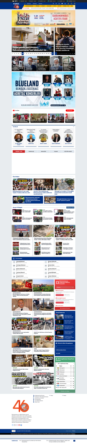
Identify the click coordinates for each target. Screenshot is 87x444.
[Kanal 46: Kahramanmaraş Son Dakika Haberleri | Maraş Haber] (16, 5)
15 (40, 53)
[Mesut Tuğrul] (43, 137)
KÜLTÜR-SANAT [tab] (68, 151)
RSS (14, 430)
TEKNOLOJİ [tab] (31, 151)
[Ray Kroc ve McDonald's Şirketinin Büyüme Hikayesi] (43, 361)
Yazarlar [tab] (15, 126)
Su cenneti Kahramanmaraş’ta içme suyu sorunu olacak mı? (43, 131)
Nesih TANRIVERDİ (56, 143)
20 (50, 53)
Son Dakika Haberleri (39, 400)
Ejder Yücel (31, 143)
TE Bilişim (73, 430)
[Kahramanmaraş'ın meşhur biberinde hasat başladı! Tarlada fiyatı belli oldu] (43, 286)
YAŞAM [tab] (56, 151)
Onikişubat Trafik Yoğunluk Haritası (41, 396)
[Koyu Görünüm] (68, 3)
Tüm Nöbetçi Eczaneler (65, 308)
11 (32, 53)
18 (46, 53)
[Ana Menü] (74, 3)
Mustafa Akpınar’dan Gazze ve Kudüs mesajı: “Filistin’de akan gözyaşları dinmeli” (21, 295)
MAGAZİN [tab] (43, 151)
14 (38, 53)
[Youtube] (19, 425)
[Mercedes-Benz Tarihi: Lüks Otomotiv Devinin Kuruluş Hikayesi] (22, 378)
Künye (52, 395)
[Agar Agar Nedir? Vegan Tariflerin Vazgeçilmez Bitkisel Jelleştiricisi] (43, 341)
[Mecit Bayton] (68, 137)
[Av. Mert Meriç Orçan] (18, 137)
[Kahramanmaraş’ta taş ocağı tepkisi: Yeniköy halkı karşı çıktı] (22, 324)
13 (36, 53)
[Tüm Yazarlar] (73, 126)
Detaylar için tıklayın (65, 391)
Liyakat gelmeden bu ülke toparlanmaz (68, 131)
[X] (15, 425)
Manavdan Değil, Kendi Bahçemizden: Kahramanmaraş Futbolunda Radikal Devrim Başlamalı (31, 131)
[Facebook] (13, 425)
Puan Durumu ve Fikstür (39, 398)
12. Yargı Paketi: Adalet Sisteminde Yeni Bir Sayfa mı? (19, 131)
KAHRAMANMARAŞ (17, 311)
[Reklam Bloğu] (43, 18)
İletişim (64, 395)
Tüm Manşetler (38, 399)
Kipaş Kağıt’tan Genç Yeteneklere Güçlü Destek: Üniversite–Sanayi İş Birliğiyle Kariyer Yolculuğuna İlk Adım (21, 351)
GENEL (35, 348)
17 (44, 53)
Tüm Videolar (69, 110)
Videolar (35, 3)
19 (48, 53)
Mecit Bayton (68, 143)
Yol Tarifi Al (67, 302)
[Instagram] (17, 425)
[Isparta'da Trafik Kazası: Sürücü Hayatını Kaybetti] (43, 324)
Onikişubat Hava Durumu (39, 395)
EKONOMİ (15, 367)
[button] (74, 6)
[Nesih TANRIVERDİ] (55, 137)
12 (34, 53)
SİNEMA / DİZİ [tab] (19, 151)
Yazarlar (40, 3)
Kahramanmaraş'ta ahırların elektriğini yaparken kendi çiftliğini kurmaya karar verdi (42, 314)
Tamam (73, 433)
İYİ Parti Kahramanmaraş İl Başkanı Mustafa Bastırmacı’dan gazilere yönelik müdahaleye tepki (22, 314)
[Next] (21, 425)
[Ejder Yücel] (31, 137)
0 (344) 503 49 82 (60, 302)
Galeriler (29, 3)
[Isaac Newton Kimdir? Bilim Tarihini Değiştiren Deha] (22, 361)
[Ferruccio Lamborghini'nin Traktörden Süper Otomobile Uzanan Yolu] (43, 378)
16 (42, 53)
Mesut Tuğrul (43, 143)
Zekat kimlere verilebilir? (55, 130)
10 (30, 53)
